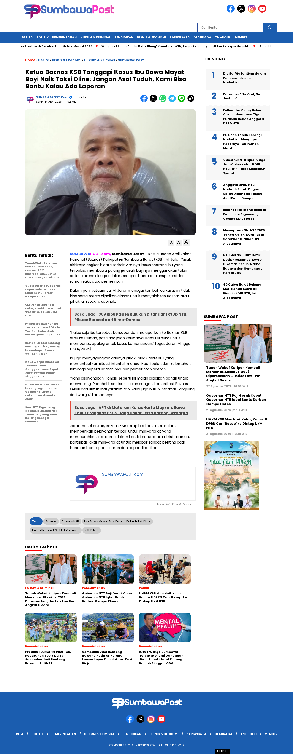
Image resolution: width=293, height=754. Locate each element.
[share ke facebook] (145, 101)
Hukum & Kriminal (95, 37)
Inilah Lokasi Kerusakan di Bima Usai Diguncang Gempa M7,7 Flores (244, 214)
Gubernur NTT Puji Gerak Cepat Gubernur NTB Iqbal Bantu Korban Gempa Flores (236, 399)
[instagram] (252, 11)
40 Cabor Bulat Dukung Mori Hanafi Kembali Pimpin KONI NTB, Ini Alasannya (242, 291)
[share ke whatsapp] (163, 101)
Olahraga (202, 37)
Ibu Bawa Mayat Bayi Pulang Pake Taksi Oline (117, 521)
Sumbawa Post (131, 60)
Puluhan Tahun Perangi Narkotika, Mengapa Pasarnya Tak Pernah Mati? (242, 142)
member (241, 37)
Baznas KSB (70, 521)
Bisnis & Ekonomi (151, 37)
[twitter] (242, 11)
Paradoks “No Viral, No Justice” (241, 96)
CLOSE (222, 751)
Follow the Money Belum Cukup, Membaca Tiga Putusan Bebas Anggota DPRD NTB (243, 117)
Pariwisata (180, 37)
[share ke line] (182, 101)
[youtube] (263, 11)
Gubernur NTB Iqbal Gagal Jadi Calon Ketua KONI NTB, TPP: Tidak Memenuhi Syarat (244, 167)
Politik (42, 37)
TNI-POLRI (223, 37)
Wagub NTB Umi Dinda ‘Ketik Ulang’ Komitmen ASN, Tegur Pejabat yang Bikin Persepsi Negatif (159, 46)
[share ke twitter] (154, 101)
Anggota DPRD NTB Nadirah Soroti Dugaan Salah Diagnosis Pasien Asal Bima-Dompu (242, 192)
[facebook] (231, 11)
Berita (27, 37)
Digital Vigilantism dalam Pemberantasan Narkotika (244, 78)
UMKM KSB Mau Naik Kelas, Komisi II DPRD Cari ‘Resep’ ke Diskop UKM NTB (236, 423)
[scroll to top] (280, 747)
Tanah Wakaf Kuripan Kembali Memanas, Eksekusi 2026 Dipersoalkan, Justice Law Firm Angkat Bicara (233, 373)
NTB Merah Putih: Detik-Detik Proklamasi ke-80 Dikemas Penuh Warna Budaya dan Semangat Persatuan (242, 264)
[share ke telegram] (173, 101)
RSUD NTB (92, 530)
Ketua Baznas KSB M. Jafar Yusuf (55, 530)
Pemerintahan (64, 37)
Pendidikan (123, 37)
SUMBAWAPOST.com (52, 97)
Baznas (51, 521)
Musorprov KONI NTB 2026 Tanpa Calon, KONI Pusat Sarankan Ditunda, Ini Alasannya (244, 237)
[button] (171, 243)
